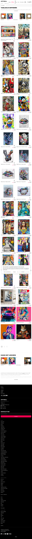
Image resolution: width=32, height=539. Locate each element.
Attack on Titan (3, 437)
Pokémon (2, 425)
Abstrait (2, 492)
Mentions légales (3, 531)
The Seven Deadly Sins (4, 470)
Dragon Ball (2, 421)
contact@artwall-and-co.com (5, 404)
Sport (1, 514)
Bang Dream (2, 438)
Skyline (2, 499)
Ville (1, 516)
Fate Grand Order (3, 450)
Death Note (2, 445)
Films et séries (3, 520)
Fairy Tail (2, 449)
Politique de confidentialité (5, 529)
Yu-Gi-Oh (2, 475)
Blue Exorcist (3, 442)
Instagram (3, 395)
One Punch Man (3, 432)
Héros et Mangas (3, 511)
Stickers (2, 505)
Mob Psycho (2, 462)
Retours (2, 386)
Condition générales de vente (5, 530)
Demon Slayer (3, 446)
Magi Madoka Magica (4, 461)
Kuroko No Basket (3, 459)
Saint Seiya (2, 467)
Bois (1, 503)
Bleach (2, 441)
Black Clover (3, 440)
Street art (2, 479)
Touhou (2, 471)
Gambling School (3, 453)
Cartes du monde (3, 500)
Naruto (2, 424)
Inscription (16, 416)
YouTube (6, 395)
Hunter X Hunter (3, 454)
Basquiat (2, 483)
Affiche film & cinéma (4, 488)
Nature (2, 523)
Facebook (1, 395)
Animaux (2, 504)
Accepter (23, 271)
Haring (2, 485)
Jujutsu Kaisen (3, 458)
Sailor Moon (2, 466)
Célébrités (2, 512)
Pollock (2, 484)
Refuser (14, 271)
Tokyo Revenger (3, 436)
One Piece (2, 423)
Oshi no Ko (2, 433)
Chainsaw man (3, 428)
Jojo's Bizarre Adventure (4, 457)
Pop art (2, 480)
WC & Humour (3, 481)
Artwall (4, 1)
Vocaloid (2, 474)
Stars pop (2, 489)
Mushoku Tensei (3, 463)
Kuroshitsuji (2, 429)
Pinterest (5, 395)
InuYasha (2, 455)
